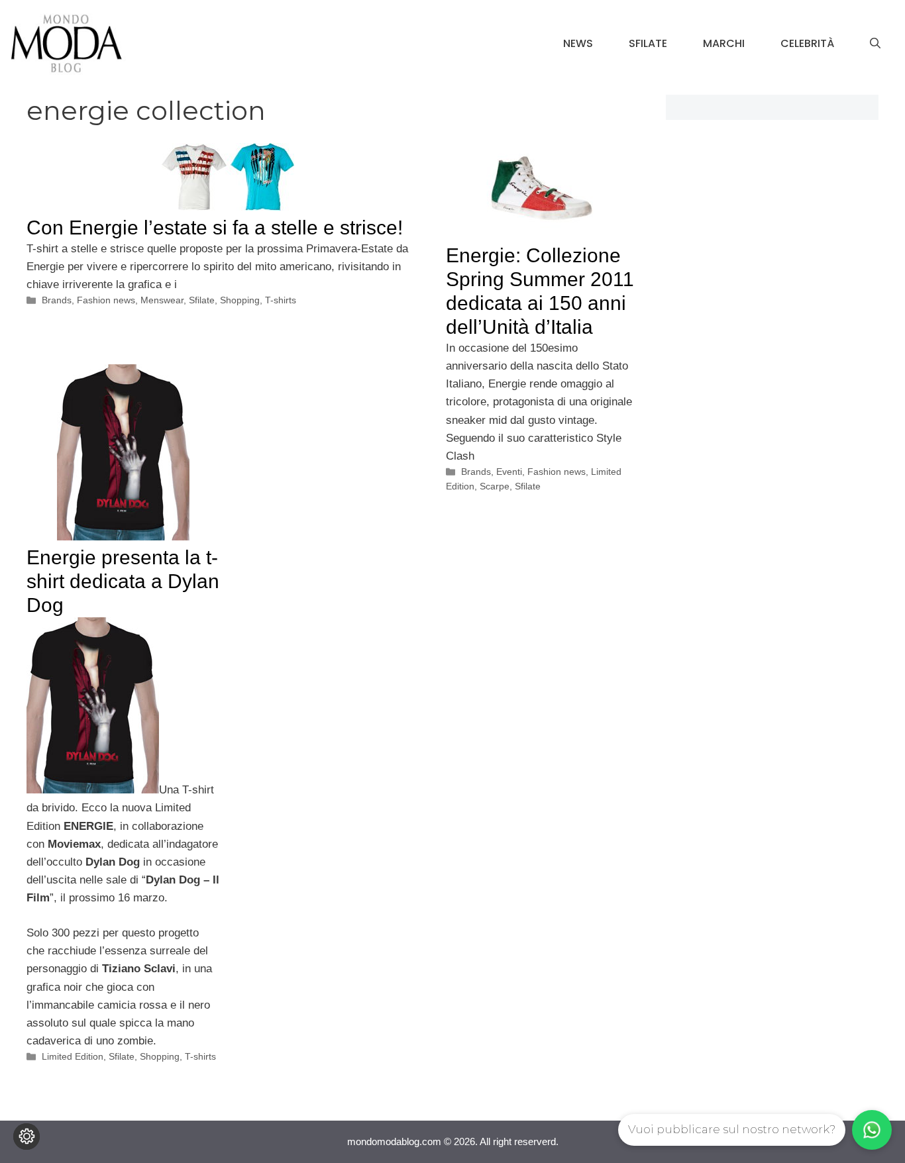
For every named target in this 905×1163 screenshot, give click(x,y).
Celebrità (807, 43)
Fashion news (106, 300)
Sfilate (648, 43)
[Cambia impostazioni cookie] (26, 1136)
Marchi (724, 43)
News (578, 43)
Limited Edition (72, 1056)
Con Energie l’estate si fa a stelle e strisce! (215, 227)
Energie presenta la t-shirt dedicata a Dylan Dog (123, 581)
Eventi (509, 471)
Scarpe (494, 486)
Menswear (162, 300)
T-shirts (280, 300)
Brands (57, 300)
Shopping (240, 300)
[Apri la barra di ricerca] (875, 43)
